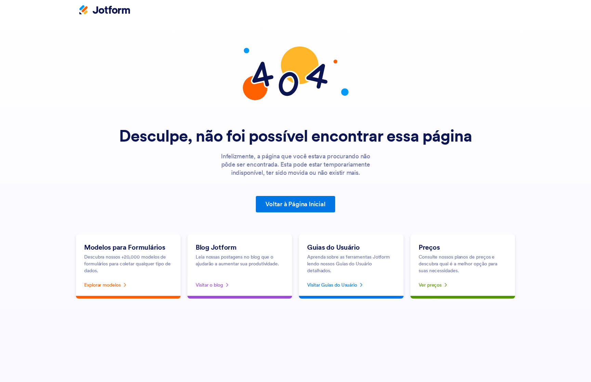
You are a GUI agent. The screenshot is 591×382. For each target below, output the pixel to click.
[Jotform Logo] (104, 10)
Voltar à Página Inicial (295, 204)
